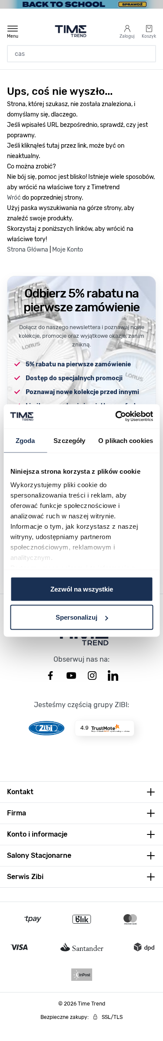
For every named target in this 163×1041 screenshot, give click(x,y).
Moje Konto (67, 249)
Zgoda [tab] (25, 440)
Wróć (14, 197)
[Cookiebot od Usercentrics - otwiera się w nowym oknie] (116, 416)
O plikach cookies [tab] (125, 440)
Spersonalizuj (76, 617)
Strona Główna (27, 249)
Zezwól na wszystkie (81, 588)
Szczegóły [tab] (69, 440)
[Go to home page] (71, 31)
